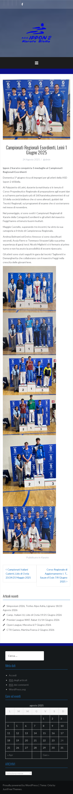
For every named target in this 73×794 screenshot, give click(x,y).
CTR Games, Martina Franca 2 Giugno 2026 (30, 629)
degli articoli (18, 680)
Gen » (46, 754)
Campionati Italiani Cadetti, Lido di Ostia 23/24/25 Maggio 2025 (18, 573)
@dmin (46, 159)
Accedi (12, 675)
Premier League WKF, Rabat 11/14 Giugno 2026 (33, 619)
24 (62, 740)
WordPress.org (17, 689)
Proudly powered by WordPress (20, 785)
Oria (49, 785)
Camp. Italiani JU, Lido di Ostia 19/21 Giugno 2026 (34, 614)
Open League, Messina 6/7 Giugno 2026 (29, 624)
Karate (45, 557)
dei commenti (19, 684)
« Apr (10, 754)
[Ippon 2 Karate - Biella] (36, 32)
